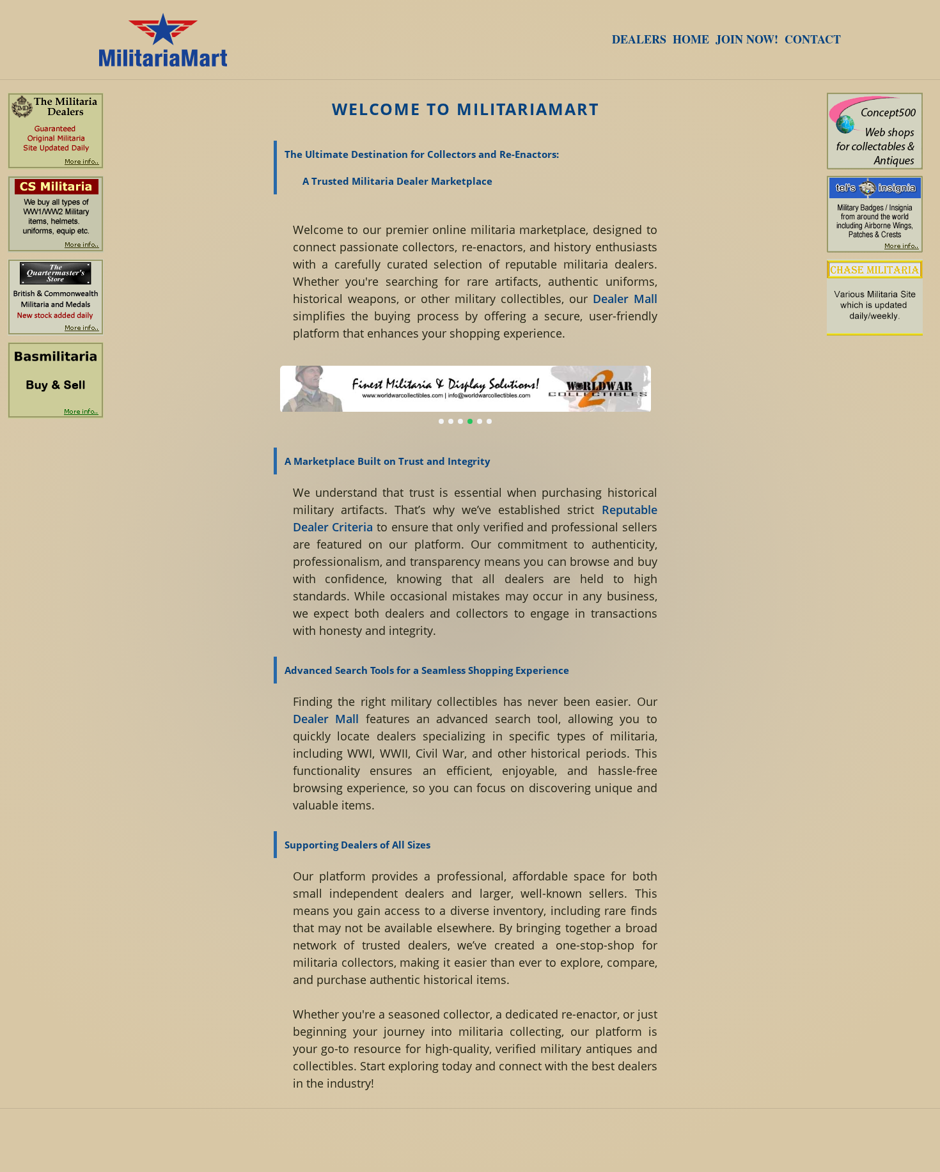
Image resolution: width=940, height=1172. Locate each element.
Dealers (639, 39)
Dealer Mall (625, 298)
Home (691, 39)
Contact (813, 39)
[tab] (441, 421)
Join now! (747, 39)
